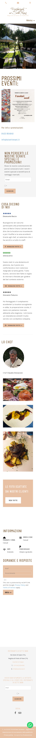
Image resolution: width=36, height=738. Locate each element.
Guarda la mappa (18, 662)
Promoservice (27, 735)
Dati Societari (20, 729)
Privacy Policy (20, 585)
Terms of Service (9, 587)
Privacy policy (8, 735)
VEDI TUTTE (13, 500)
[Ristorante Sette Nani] (18, 10)
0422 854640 (8, 133)
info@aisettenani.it (11, 139)
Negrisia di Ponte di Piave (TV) (18, 15)
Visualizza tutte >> (14, 246)
